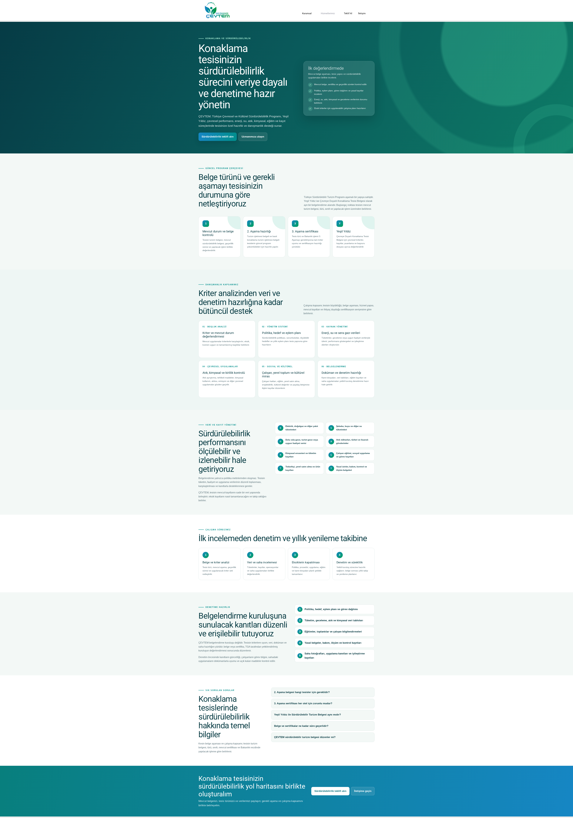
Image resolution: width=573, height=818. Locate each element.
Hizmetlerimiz (328, 13)
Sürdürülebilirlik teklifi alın (218, 136)
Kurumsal (307, 13)
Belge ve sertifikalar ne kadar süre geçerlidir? (301, 726)
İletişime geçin (362, 791)
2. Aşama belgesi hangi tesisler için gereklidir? (302, 692)
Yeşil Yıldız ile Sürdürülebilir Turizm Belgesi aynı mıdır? (307, 714)
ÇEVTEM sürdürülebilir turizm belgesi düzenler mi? (304, 737)
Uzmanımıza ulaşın (253, 136)
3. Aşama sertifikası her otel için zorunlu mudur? (303, 703)
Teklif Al (348, 13)
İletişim (362, 13)
